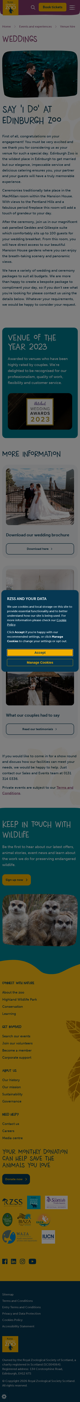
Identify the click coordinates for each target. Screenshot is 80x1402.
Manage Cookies (40, 662)
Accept (40, 652)
